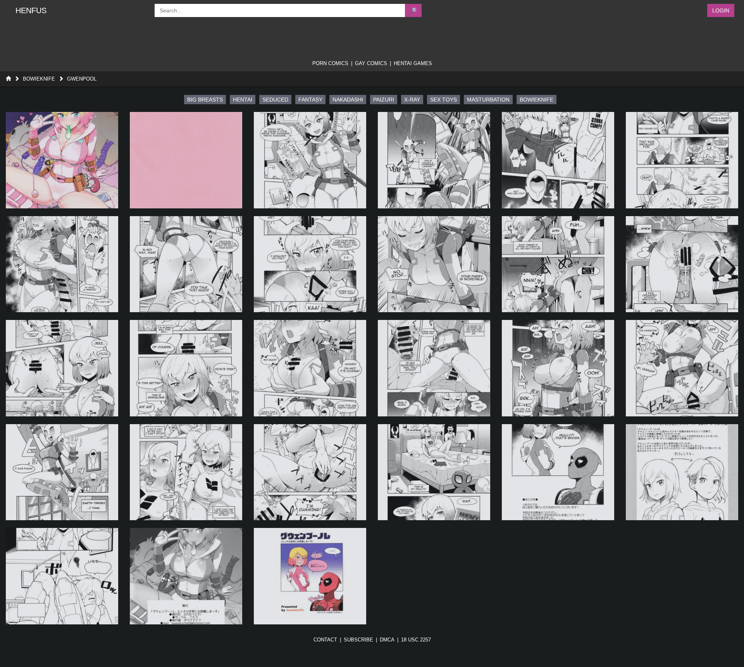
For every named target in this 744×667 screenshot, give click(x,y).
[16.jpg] (434, 368)
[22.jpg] (434, 472)
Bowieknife (39, 79)
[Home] (8, 79)
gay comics (371, 63)
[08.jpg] (186, 264)
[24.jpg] (682, 472)
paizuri (383, 99)
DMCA (387, 640)
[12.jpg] (682, 264)
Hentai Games (413, 63)
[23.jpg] (558, 472)
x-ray (412, 99)
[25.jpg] (62, 576)
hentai (242, 99)
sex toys (443, 99)
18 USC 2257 (416, 640)
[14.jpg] (186, 368)
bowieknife (536, 99)
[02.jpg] (186, 160)
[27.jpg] (310, 576)
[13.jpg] (62, 368)
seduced (275, 99)
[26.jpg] (186, 576)
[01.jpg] (62, 160)
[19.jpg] (62, 472)
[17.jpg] (558, 368)
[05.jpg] (558, 160)
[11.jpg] (558, 264)
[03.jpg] (310, 160)
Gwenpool (81, 79)
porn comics (330, 63)
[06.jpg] (682, 160)
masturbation (488, 99)
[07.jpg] (62, 264)
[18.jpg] (682, 368)
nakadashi (347, 99)
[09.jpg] (310, 264)
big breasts (205, 99)
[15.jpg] (310, 368)
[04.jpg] (434, 160)
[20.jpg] (186, 472)
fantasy (310, 99)
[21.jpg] (310, 472)
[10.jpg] (434, 264)
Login (720, 10)
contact (325, 640)
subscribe (358, 640)
